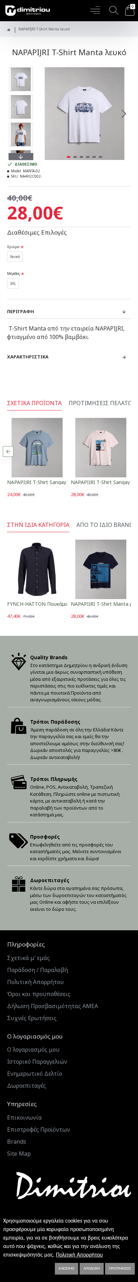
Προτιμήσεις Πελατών (103, 403)
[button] (45, 114)
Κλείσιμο (66, 1269)
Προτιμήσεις (120, 1269)
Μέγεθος (13, 273)
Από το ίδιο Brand (104, 525)
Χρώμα (13, 246)
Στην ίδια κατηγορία (38, 525)
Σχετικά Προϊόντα (34, 403)
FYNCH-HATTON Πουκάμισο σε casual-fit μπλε (61, 603)
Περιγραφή (20, 311)
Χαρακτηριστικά (27, 356)
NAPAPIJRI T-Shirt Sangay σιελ (42, 482)
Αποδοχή (92, 1269)
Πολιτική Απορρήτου (79, 1255)
